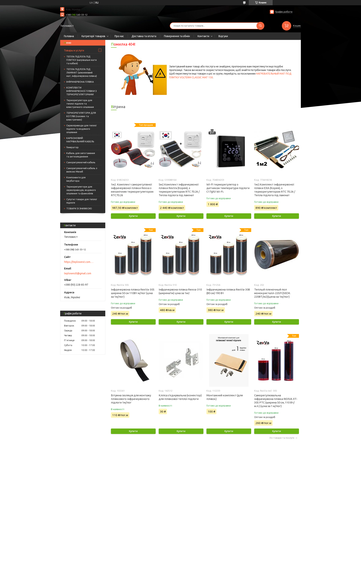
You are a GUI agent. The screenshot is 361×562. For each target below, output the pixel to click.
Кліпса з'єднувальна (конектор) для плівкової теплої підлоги (180, 397)
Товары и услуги (74, 50)
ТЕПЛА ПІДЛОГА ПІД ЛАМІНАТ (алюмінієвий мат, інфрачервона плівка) (81, 72)
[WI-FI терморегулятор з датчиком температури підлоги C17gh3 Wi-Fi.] (228, 149)
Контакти (203, 36)
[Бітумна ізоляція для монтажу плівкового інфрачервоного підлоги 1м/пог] (133, 360)
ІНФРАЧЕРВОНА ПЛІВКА (80, 81)
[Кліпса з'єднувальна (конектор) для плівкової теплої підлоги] (181, 360)
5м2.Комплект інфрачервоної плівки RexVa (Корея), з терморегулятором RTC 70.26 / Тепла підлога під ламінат (179, 190)
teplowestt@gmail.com (77, 273)
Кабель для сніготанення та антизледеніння (80, 155)
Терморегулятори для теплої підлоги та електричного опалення (80, 103)
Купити (133, 215)
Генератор (72, 147)
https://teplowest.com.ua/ (79, 261)
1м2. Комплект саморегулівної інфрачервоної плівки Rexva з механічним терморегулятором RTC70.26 (132, 190)
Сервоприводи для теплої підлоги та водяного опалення (81, 128)
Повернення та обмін (177, 36)
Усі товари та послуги (281, 438)
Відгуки (223, 36)
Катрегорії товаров (93, 36)
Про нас (119, 36)
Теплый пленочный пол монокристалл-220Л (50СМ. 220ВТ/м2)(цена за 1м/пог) (272, 293)
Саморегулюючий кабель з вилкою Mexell (81, 170)
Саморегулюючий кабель (80, 162)
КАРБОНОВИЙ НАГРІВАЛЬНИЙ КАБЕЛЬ (80, 140)
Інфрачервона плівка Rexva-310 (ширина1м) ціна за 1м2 (180, 291)
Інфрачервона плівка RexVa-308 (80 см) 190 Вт (228, 291)
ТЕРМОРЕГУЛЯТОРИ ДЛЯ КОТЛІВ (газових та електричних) (81, 116)
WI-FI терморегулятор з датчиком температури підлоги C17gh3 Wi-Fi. (228, 188)
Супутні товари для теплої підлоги (81, 201)
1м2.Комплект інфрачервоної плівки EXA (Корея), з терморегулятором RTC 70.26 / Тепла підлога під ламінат (274, 190)
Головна (69, 36)
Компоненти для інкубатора (76, 179)
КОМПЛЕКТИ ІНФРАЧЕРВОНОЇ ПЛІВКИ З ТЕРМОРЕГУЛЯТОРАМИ (81, 91)
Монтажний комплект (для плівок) (224, 397)
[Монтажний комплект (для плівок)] (228, 360)
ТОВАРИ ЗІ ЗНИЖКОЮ (79, 208)
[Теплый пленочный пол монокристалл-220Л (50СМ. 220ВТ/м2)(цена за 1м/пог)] (276, 254)
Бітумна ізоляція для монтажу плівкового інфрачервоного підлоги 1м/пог (131, 399)
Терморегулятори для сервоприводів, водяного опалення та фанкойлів (81, 190)
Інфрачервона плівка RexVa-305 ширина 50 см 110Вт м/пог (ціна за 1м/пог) (132, 293)
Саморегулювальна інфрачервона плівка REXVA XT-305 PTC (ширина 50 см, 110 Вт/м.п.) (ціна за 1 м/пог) (275, 401)
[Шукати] (260, 26)
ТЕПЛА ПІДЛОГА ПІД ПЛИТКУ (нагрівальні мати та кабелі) (81, 60)
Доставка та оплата (144, 36)
